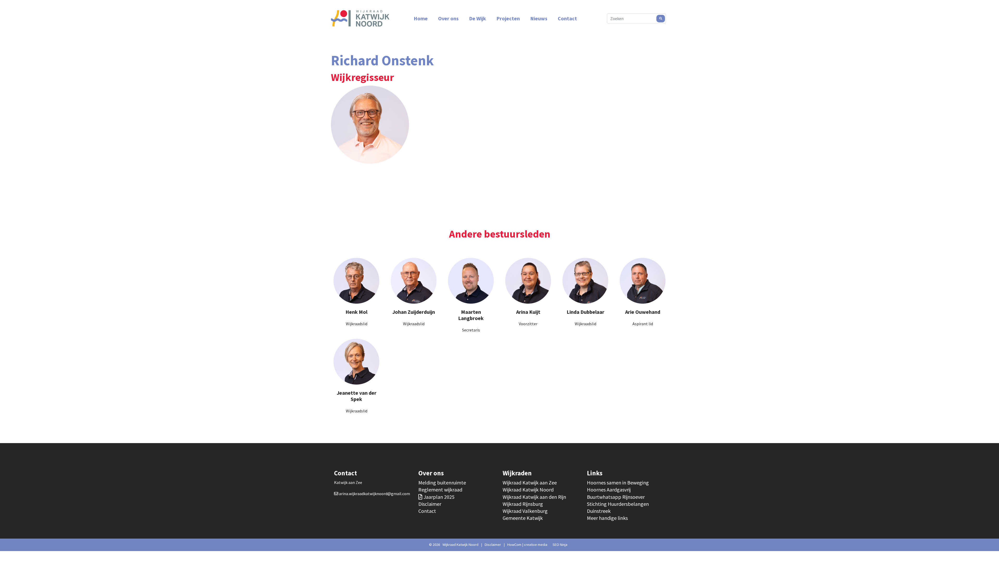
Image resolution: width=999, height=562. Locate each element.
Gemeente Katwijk (523, 518)
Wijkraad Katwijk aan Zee (530, 482)
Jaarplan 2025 (439, 497)
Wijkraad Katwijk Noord (528, 489)
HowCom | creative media (527, 544)
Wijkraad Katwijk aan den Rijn (534, 497)
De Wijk (477, 18)
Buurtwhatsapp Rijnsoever (616, 497)
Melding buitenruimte (442, 482)
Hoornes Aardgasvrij (609, 489)
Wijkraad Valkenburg (525, 511)
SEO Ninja (560, 544)
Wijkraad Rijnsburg (523, 504)
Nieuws (538, 18)
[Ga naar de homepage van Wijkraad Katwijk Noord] (360, 18)
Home (421, 18)
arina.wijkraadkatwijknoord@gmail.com (374, 493)
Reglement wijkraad (440, 489)
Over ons (448, 18)
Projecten (508, 18)
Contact (567, 18)
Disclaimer (429, 504)
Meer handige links (607, 518)
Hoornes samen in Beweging (618, 482)
